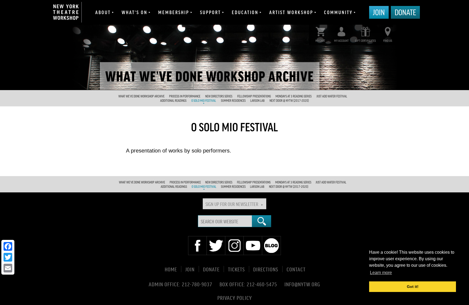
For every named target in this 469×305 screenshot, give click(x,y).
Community (338, 12)
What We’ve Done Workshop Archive (141, 96)
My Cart (320, 40)
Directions (265, 269)
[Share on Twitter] (7, 257)
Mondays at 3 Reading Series (293, 96)
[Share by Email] (7, 268)
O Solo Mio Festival (203, 100)
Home (171, 269)
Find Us (387, 40)
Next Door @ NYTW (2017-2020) (289, 100)
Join (379, 12)
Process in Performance (184, 96)
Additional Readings (173, 100)
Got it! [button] (413, 286)
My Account (341, 40)
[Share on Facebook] (7, 246)
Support (210, 12)
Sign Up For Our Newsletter (231, 203)
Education (245, 12)
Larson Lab (257, 100)
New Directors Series (218, 96)
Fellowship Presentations (254, 96)
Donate (405, 12)
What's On (134, 12)
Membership (173, 12)
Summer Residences (233, 100)
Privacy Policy (234, 297)
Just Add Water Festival (331, 96)
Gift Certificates (365, 40)
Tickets (236, 269)
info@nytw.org (302, 284)
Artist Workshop (291, 12)
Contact (296, 269)
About (103, 12)
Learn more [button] (381, 272)
